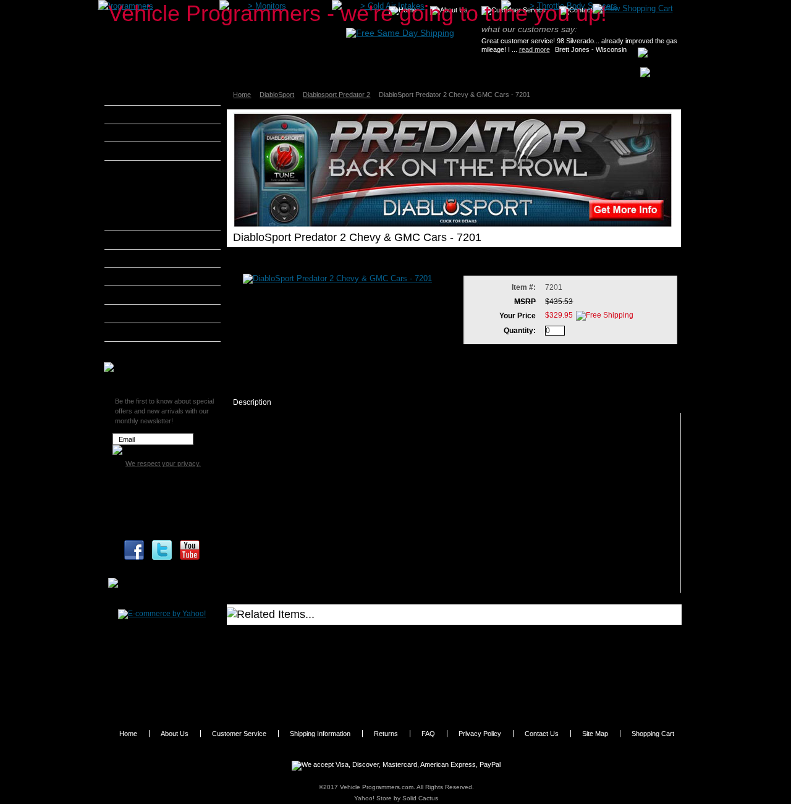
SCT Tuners (140, 332)
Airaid (130, 114)
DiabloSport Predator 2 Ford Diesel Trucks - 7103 (329, 649)
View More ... (461, 697)
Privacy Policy (480, 733)
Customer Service (239, 733)
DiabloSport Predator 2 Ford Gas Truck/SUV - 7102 (520, 636)
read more (534, 49)
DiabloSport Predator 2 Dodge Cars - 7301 (318, 684)
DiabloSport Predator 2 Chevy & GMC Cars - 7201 (518, 649)
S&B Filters (140, 313)
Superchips (140, 350)
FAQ (428, 733)
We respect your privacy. (163, 463)
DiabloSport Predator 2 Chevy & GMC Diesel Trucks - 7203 (523, 667)
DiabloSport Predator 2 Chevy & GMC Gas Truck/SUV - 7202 (339, 667)
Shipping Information (320, 733)
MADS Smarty (145, 294)
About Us (174, 733)
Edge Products (146, 239)
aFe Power (138, 95)
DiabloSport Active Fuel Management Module (160, 219)
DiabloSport (277, 94)
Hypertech (138, 276)
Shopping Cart (653, 733)
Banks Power (143, 133)
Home (242, 94)
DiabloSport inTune (154, 185)
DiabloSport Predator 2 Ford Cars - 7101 (315, 636)
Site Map (595, 733)
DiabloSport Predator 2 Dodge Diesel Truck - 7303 (330, 697)
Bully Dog (137, 150)
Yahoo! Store (373, 798)
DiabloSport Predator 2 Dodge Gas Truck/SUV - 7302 (522, 684)
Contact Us (542, 733)
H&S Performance (152, 258)
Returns (386, 733)
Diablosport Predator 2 (336, 94)
